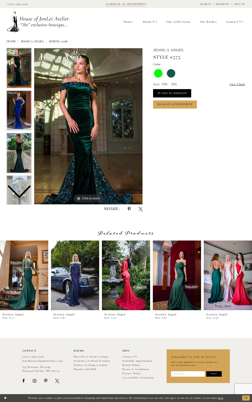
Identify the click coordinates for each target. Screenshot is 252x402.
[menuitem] (205, 4)
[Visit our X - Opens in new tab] (57, 381)
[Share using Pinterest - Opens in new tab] (129, 209)
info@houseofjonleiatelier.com (42, 361)
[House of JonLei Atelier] (38, 22)
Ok (246, 398)
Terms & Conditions (135, 369)
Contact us (129, 356)
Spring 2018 (58, 41)
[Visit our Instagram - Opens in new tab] (34, 381)
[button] (205, 4)
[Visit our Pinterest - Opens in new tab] (45, 381)
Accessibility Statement (138, 377)
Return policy (131, 365)
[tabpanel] (88, 126)
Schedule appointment (137, 361)
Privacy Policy (131, 373)
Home (11, 41)
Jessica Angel (32, 41)
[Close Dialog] (5, 398)
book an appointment (175, 104)
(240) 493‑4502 (33, 356)
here (220, 398)
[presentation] (24, 275)
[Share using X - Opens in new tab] (141, 209)
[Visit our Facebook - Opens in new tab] (23, 381)
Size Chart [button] (237, 84)
